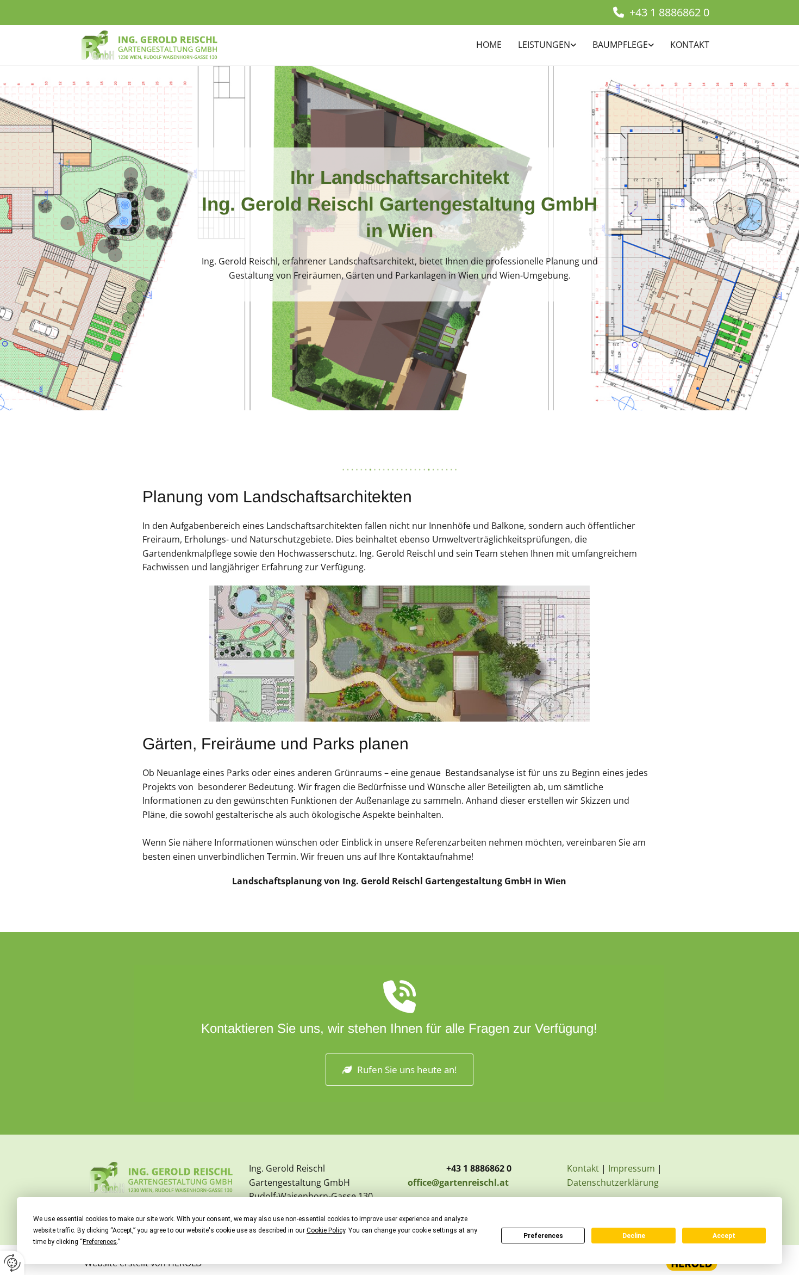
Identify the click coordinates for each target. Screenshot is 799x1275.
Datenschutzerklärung (613, 1182)
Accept (724, 1236)
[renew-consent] (12, 1263)
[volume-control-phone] (399, 1000)
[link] (539, 45)
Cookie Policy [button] (326, 1230)
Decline (633, 1236)
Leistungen (544, 45)
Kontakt (689, 45)
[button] (399, 1070)
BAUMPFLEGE (620, 45)
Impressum (631, 1168)
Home (489, 45)
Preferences (543, 1236)
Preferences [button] (100, 1242)
